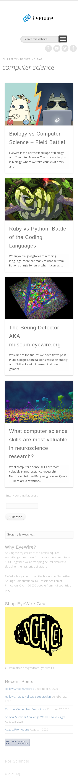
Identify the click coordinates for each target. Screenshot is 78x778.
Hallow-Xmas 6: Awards (19, 689)
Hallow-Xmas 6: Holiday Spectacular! (28, 696)
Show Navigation (62, 39)
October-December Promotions (25, 709)
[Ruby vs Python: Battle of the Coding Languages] (39, 199)
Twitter (65, 48)
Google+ (48, 48)
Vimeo (56, 48)
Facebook (73, 48)
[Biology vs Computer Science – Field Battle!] (39, 104)
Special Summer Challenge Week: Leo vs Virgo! (35, 717)
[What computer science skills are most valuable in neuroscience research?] (39, 402)
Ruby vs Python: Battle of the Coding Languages (37, 237)
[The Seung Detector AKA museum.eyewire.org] (39, 298)
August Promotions (17, 729)
